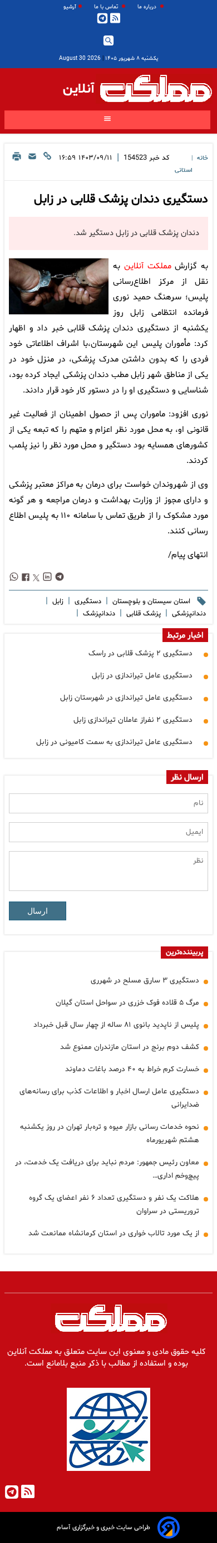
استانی (184, 170)
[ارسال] (32, 163)
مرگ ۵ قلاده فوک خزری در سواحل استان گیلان (127, 1002)
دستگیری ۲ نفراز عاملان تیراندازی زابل (133, 720)
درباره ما (147, 7)
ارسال (37, 911)
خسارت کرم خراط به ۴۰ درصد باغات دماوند (132, 1069)
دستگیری (86, 602)
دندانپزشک (98, 614)
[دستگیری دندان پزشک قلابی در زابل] (58, 286)
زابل (56, 602)
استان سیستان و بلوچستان (150, 602)
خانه (202, 158)
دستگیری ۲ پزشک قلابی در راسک (140, 653)
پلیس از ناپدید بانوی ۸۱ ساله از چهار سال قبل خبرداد (116, 1025)
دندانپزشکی (188, 614)
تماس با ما (107, 7)
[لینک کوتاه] (47, 163)
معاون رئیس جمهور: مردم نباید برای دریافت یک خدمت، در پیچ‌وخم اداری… (107, 1169)
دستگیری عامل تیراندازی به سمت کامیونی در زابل (114, 742)
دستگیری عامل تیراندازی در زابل (142, 675)
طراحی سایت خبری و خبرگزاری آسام (103, 1527)
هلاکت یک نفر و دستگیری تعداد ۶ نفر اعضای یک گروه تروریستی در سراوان (114, 1204)
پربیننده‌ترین (184, 953)
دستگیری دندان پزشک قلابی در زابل (121, 199)
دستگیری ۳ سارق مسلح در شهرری (145, 980)
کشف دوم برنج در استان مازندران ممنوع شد (129, 1047)
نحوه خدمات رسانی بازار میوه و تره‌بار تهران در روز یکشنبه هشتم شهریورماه (109, 1133)
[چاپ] (16, 163)
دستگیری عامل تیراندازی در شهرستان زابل (126, 697)
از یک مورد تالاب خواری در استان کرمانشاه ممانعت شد (113, 1233)
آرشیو (69, 7)
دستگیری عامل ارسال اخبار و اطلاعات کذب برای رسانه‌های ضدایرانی (109, 1098)
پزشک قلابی (142, 614)
